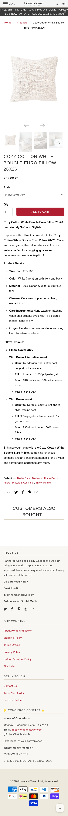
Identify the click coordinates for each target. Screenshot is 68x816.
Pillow (7, 482)
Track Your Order (14, 692)
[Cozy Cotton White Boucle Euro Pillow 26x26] (34, 82)
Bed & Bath (24, 478)
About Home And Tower (18, 630)
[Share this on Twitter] (15, 492)
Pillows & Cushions (23, 482)
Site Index (9, 666)
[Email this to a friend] (36, 492)
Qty (6, 204)
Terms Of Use (12, 644)
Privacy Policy (12, 652)
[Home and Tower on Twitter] (6, 609)
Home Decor (51, 478)
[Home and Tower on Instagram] (26, 609)
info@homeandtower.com (27, 729)
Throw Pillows (43, 482)
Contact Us (10, 685)
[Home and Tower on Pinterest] (19, 609)
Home (8, 22)
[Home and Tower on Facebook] (12, 609)
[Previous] (26, 125)
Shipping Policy (13, 637)
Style (7, 187)
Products (22, 22)
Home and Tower (27, 781)
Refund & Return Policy (17, 659)
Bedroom (37, 478)
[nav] (9, 4)
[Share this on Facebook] (22, 492)
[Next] (42, 125)
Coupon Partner (13, 700)
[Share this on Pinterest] (29, 492)
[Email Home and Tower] (33, 609)
